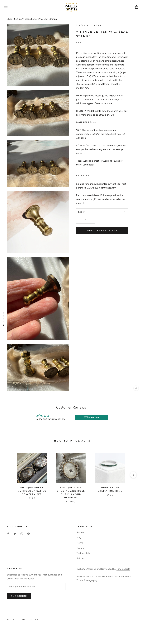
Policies (81, 558)
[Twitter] (15, 533)
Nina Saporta (123, 569)
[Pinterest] (28, 533)
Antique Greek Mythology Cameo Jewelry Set (32, 491)
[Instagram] (22, 533)
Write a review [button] (91, 417)
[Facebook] (8, 533)
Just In (17, 19)
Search (80, 532)
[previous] (9, 475)
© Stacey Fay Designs (22, 619)
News (80, 542)
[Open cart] (136, 7)
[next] (133, 475)
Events (80, 548)
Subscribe (19, 596)
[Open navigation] (5, 7)
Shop (9, 19)
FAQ (79, 537)
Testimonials (83, 553)
